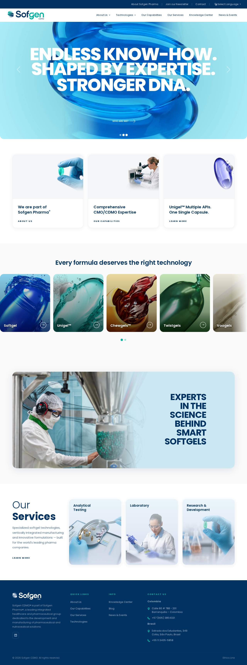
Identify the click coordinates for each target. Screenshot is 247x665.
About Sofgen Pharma (144, 4)
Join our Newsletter (177, 4)
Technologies (78, 621)
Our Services (175, 15)
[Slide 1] (120, 135)
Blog (111, 608)
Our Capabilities (151, 15)
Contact (200, 4)
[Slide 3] (126, 135)
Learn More (178, 221)
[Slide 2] (123, 135)
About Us (25, 221)
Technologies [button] (124, 15)
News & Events (228, 15)
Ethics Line (229, 657)
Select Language (228, 4)
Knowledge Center (201, 15)
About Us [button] (101, 15)
